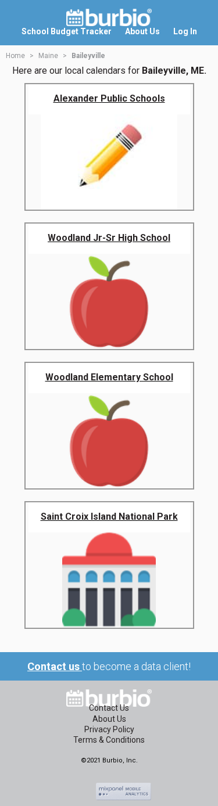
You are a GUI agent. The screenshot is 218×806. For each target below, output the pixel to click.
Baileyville (88, 56)
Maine (48, 56)
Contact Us (109, 708)
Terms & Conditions (109, 739)
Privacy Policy (109, 729)
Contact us (54, 666)
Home (15, 56)
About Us (109, 719)
